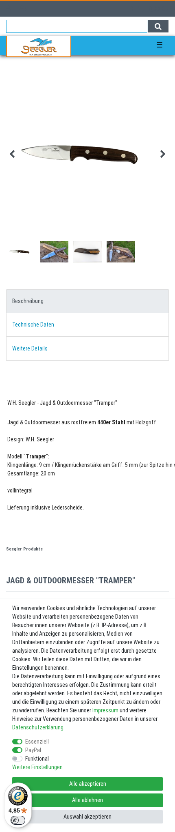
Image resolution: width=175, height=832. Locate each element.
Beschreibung (28, 301)
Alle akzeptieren (87, 783)
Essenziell (37, 741)
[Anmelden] (9, 9)
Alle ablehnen (87, 800)
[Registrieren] (23, 9)
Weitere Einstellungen (37, 767)
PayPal (33, 750)
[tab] (87, 301)
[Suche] (158, 26)
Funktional (37, 758)
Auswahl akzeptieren (87, 816)
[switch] (18, 820)
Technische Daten (33, 324)
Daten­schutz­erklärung (37, 727)
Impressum (105, 710)
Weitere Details (30, 348)
